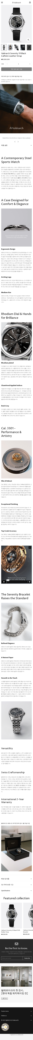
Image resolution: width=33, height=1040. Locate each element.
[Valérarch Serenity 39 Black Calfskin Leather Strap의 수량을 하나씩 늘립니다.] (30, 64)
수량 (2, 64)
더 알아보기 (4, 998)
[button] (30, 2)
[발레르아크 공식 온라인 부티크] (16, 2)
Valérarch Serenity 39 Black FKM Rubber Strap (10, 931)
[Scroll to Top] (30, 1031)
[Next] (18, 141)
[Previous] (14, 141)
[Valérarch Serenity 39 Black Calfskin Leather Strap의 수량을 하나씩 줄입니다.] (7, 64)
